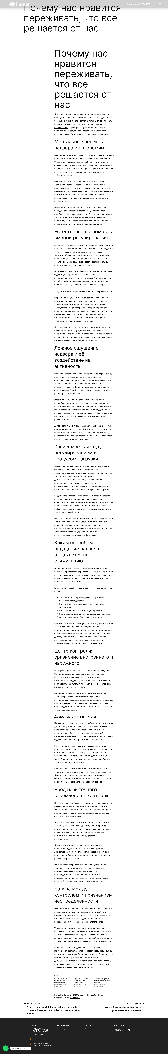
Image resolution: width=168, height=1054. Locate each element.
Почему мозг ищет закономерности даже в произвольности (62, 980)
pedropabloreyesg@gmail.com (91, 995)
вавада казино (61, 127)
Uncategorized (75, 998)
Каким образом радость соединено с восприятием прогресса (102, 980)
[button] (6, 1048)
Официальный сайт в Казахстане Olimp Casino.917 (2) (81, 980)
